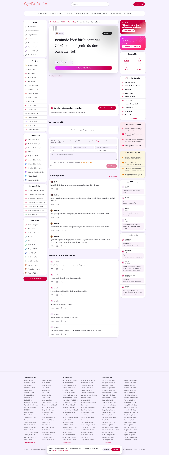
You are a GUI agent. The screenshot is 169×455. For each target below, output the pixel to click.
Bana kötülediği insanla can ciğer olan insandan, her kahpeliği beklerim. (74, 185)
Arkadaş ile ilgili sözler (109, 417)
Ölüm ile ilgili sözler (130, 410)
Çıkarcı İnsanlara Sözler (49, 402)
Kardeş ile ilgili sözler (109, 397)
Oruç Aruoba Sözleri (87, 439)
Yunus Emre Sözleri (87, 382)
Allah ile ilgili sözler (130, 390)
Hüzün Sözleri (46, 385)
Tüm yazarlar (66, 442)
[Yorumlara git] (61, 62)
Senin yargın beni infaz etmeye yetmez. (131, 191)
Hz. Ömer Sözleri (29, 425)
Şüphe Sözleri (28, 415)
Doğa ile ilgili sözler (130, 430)
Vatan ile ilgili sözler (130, 437)
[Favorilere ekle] (57, 62)
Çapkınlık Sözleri (47, 430)
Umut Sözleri (28, 397)
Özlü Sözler (28, 439)
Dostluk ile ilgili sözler (131, 397)
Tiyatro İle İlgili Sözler (31, 432)
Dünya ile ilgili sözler (108, 388)
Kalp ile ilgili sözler (108, 400)
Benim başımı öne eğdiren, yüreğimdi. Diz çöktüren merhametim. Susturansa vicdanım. (80, 227)
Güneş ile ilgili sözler (108, 425)
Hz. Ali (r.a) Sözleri (87, 385)
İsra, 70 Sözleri (85, 437)
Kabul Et (115, 449)
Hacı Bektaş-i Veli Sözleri (70, 400)
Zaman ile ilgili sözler (109, 380)
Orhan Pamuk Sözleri (69, 439)
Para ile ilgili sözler (130, 420)
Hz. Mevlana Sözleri (87, 412)
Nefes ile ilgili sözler (108, 434)
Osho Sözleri (85, 405)
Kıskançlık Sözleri (47, 380)
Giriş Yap (140, 4)
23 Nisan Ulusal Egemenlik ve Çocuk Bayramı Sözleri (48, 437)
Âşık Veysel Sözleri (87, 420)
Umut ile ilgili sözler (108, 437)
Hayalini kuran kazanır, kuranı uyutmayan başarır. (67, 265)
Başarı (53, 76)
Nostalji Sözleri (46, 395)
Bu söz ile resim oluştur (108, 108)
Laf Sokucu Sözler (30, 407)
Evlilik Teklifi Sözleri (30, 402)
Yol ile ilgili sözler (129, 400)
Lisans (135, 449)
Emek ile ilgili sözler (130, 402)
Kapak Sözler (46, 390)
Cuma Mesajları (47, 400)
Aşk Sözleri (45, 388)
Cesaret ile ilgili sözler (131, 412)
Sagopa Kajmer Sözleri (69, 380)
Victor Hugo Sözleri (68, 392)
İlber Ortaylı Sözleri (87, 434)
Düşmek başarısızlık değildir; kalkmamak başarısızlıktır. (69, 291)
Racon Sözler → (113, 176)
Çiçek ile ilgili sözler (130, 395)
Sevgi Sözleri (46, 397)
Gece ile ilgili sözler (130, 388)
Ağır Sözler (45, 392)
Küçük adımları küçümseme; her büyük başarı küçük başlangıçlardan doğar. (76, 330)
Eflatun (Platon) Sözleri (69, 397)
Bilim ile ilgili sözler (108, 415)
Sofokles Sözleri (67, 422)
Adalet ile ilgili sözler (108, 412)
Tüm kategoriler (28, 442)
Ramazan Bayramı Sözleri (30, 427)
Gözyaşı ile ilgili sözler (109, 405)
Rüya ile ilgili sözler (130, 385)
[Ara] (106, 4)
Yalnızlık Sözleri (29, 392)
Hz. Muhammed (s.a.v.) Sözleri (88, 402)
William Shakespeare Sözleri (87, 417)
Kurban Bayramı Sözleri (49, 405)
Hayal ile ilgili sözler (108, 410)
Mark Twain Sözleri (68, 405)
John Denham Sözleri (69, 437)
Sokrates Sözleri (86, 400)
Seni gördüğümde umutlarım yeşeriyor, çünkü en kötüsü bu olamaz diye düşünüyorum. (80, 214)
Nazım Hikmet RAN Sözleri (68, 388)
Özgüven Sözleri (47, 425)
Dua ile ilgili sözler (108, 420)
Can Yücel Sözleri (86, 410)
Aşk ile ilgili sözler (108, 385)
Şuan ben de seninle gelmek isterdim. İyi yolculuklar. (130, 202)
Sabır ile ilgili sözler (108, 432)
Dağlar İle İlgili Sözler (48, 417)
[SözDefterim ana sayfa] (35, 4)
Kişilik (64, 22)
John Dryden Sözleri (87, 432)
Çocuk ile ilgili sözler (130, 407)
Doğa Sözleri (28, 400)
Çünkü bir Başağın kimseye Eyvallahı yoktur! (130, 214)
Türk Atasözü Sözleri (87, 430)
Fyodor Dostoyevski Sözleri (68, 412)
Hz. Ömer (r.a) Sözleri (88, 427)
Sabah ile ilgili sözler (108, 422)
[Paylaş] (71, 62)
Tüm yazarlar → (132, 118)
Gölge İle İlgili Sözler (48, 410)
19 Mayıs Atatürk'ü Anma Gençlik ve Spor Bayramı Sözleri (31, 435)
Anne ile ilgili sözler (130, 382)
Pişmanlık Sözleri (29, 382)
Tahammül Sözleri (30, 417)
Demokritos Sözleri (68, 430)
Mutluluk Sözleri (29, 395)
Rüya (60, 76)
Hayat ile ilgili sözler (130, 380)
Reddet (106, 449)
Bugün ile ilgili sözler (130, 415)
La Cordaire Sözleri (68, 434)
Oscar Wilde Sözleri (87, 388)
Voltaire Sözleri (67, 432)
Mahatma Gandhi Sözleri (70, 417)
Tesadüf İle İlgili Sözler (31, 405)
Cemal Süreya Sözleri (31, 420)
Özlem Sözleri (28, 380)
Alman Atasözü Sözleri (88, 407)
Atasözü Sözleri (86, 397)
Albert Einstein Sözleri (69, 385)
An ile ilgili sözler (107, 439)
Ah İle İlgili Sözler (47, 415)
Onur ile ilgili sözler (30, 437)
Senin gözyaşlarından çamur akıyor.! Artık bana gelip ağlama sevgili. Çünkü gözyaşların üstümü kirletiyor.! (82, 199)
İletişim (143, 449)
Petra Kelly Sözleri (68, 415)
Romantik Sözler (29, 388)
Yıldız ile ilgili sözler (130, 439)
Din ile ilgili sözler (129, 392)
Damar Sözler (46, 382)
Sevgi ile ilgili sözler (108, 382)
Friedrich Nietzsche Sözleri (68, 407)
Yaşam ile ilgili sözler (108, 395)
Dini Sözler (27, 410)
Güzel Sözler (36, 279)
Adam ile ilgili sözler (108, 407)
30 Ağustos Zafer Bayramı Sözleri (47, 412)
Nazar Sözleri (46, 422)
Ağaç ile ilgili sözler (130, 422)
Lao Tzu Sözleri (67, 420)
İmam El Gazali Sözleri (69, 427)
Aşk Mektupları (46, 434)
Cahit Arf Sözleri (67, 425)
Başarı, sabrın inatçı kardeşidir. (61, 304)
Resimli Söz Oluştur (84, 68)
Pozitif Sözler (28, 430)
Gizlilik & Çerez (127, 449)
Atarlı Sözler (28, 385)
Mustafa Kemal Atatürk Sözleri (88, 380)
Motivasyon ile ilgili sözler (110, 427)
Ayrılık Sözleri (28, 390)
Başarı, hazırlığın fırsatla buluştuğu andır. (64, 317)
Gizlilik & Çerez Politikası (60, 450)
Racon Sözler (72, 22)
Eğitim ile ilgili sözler (130, 434)
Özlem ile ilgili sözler (108, 390)
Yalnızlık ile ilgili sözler (109, 402)
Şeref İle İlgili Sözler (48, 420)
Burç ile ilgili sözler (130, 427)
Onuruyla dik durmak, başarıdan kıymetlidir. (65, 278)
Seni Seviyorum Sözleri (49, 439)
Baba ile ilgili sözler (130, 417)
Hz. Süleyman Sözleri (69, 402)
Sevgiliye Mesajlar (30, 422)
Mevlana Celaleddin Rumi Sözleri (89, 395)
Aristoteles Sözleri (86, 390)
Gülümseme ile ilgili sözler (110, 430)
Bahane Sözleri (29, 412)
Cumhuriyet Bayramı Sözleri (48, 432)
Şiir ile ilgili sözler (129, 425)
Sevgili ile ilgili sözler (130, 405)
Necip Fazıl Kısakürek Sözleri (69, 395)
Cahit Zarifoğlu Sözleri (88, 425)
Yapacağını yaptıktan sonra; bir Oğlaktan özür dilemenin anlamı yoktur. (131, 226)
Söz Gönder (129, 30)
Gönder (112, 166)
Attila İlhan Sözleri (68, 390)
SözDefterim (56, 22)
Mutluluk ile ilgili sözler (109, 392)
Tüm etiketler (106, 442)
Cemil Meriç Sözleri (87, 422)
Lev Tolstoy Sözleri (87, 415)
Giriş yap (97, 141)
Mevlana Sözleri (67, 382)
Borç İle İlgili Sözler (48, 427)
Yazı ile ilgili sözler (130, 432)
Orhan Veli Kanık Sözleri (70, 410)
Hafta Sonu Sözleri (48, 407)
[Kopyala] (66, 62)
